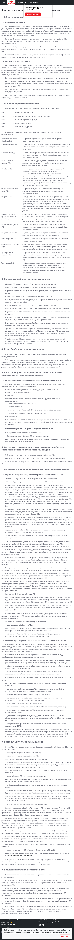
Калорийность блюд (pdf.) (8, 924)
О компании (4, 920)
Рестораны (12, 920)
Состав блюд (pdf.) (6, 927)
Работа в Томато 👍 (6, 922)
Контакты (19, 920)
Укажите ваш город (33, 14)
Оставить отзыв (35, 2)
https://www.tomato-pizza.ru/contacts (19, 856)
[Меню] (4, 2)
